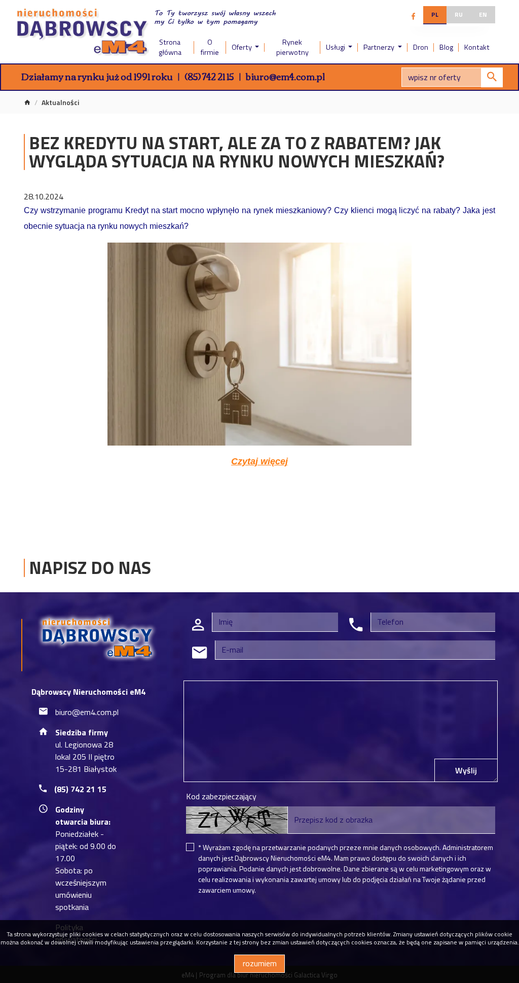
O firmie (210, 47)
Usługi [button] (336, 47)
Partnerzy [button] (379, 47)
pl (434, 14)
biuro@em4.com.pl (285, 76)
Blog (446, 47)
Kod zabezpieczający (221, 796)
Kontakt (477, 47)
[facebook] (413, 16)
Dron (420, 47)
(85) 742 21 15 (209, 76)
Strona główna (170, 47)
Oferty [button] (242, 47)
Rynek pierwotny (292, 47)
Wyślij (466, 770)
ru (459, 14)
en (483, 14)
